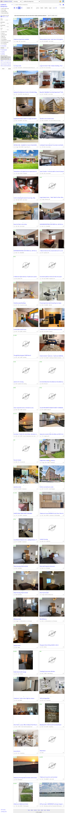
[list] (14, 8)
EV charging (4, 43)
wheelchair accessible (6, 40)
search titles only (5, 8)
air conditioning (5, 42)
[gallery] (19, 8)
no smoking (4, 39)
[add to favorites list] (14, 41)
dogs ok (3, 36)
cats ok (3, 33)
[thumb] (17, 8)
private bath (4, 34)
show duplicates (5, 13)
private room (4, 31)
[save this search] (63, 5)
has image (4, 10)
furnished (4, 37)
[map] (21, 8)
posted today (4, 11)
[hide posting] (37, 41)
